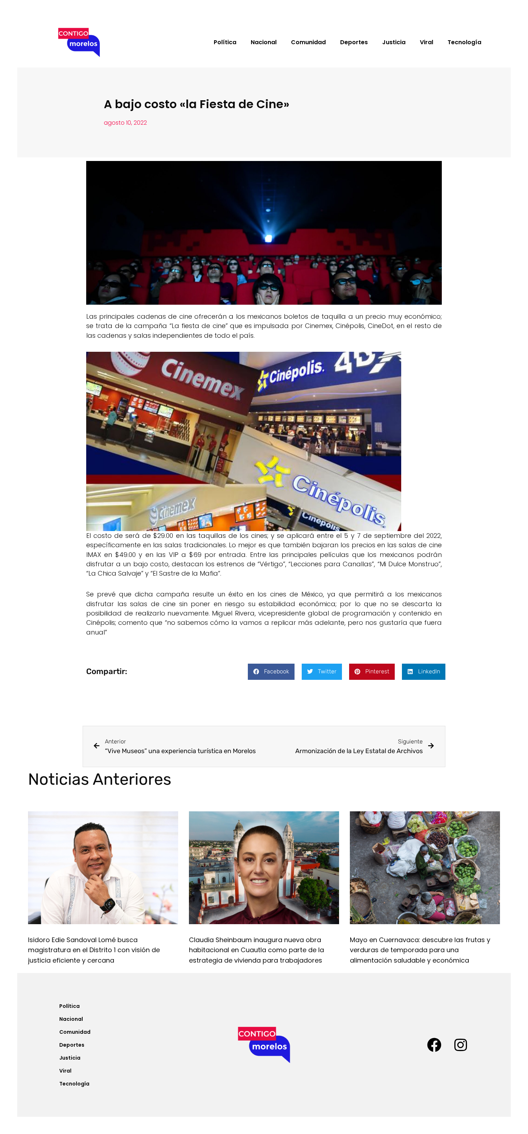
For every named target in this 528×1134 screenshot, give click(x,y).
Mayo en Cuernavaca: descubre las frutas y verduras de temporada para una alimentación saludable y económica (420, 950)
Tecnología (464, 42)
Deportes (354, 42)
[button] (271, 672)
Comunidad (308, 42)
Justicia (394, 42)
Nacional (264, 42)
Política (225, 42)
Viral (426, 42)
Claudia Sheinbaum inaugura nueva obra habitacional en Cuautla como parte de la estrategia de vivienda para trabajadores (256, 950)
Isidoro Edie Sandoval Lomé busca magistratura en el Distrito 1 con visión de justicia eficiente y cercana (94, 950)
